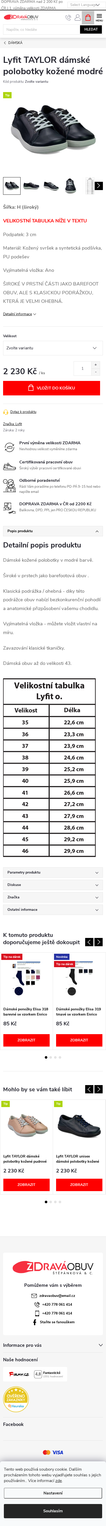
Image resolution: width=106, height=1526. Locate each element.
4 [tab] (60, 1057)
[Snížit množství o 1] (95, 372)
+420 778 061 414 (57, 1304)
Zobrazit (26, 1040)
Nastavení (53, 1493)
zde (58, 1481)
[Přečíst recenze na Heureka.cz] (16, 1399)
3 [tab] (55, 1057)
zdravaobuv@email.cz (57, 1295)
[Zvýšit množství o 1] (95, 365)
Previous (89, 942)
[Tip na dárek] (26, 978)
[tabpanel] (26, 1001)
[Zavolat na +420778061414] (68, 17)
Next (98, 942)
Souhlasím (53, 1511)
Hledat (91, 29)
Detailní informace (17, 314)
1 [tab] (46, 1057)
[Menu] (99, 17)
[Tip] (26, 1125)
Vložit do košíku (56, 388)
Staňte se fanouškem (57, 1322)
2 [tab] (50, 1057)
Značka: (12, 424)
